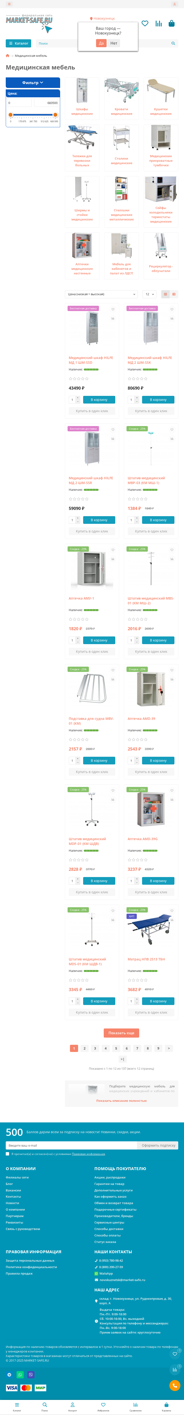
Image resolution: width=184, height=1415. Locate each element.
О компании (15, 1209)
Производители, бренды (113, 1216)
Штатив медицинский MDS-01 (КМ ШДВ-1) (87, 961)
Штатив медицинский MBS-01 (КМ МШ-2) (151, 600)
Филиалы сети (17, 1177)
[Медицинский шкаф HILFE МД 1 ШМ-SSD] (92, 328)
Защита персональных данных (30, 1260)
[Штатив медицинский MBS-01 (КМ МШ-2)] (151, 569)
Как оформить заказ (110, 1196)
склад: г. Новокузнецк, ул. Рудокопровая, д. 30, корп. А (135, 1300)
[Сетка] (165, 294)
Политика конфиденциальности (31, 1267)
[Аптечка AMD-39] (151, 689)
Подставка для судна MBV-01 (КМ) (91, 721)
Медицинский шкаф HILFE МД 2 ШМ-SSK (150, 360)
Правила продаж (19, 1273)
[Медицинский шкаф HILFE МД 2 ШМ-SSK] (151, 328)
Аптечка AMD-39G (143, 839)
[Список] (174, 294)
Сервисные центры (109, 1222)
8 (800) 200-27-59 (111, 1267)
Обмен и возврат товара (113, 1203)
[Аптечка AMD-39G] (151, 809)
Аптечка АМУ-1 (81, 598)
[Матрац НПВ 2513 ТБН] (151, 929)
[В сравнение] (112, 318)
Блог (9, 1184)
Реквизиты (14, 1222)
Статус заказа (105, 1242)
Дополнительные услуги (113, 1190)
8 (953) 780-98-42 (111, 1260)
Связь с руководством (23, 1229)
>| (123, 1059)
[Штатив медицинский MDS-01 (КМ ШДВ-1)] (92, 929)
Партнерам (14, 1216)
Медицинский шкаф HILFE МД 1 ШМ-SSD (91, 360)
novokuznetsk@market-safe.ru (122, 1280)
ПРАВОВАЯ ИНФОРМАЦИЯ (33, 1251)
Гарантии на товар (109, 1184)
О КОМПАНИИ (21, 1168)
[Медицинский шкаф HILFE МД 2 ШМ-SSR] (92, 448)
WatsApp (106, 1273)
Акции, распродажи (110, 1177)
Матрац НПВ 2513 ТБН (146, 959)
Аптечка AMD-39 (141, 718)
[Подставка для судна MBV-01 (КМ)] (92, 689)
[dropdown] (9, 4)
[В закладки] (112, 309)
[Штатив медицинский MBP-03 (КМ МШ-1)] (151, 448)
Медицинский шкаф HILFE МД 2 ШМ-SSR (91, 480)
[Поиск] (173, 43)
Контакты (13, 1196)
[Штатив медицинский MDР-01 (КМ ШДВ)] (92, 809)
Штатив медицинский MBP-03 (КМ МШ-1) (146, 480)
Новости (12, 1203)
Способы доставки (108, 1229)
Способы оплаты (107, 1235)
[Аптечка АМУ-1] (92, 569)
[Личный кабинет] (174, 4)
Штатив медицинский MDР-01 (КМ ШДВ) (87, 841)
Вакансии (13, 1190)
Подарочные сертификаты (115, 1209)
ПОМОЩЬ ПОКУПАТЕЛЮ (120, 1168)
